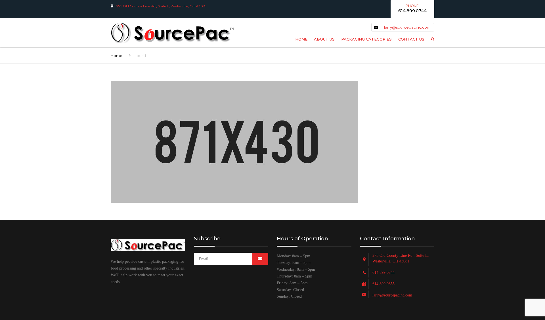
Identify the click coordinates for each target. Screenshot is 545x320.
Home (301, 39)
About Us (324, 39)
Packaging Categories (366, 39)
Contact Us (411, 39)
